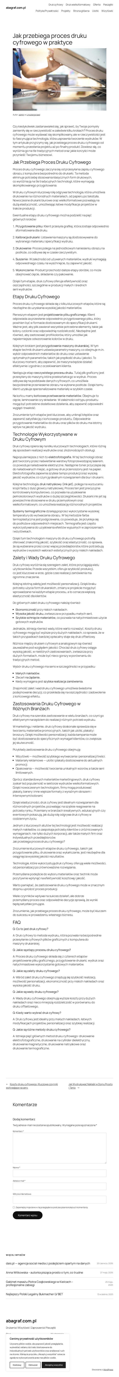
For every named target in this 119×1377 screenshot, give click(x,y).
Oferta (96, 4)
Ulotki (95, 10)
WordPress (108, 1369)
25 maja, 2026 (109, 1283)
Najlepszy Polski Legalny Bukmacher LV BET (34, 1294)
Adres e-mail (19, 1180)
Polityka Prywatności (47, 10)
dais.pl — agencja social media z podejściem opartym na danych (48, 1263)
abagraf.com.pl (16, 8)
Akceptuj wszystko (54, 1365)
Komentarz (18, 1131)
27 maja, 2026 (106, 1272)
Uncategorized (33, 114)
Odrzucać (33, 1365)
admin (21, 114)
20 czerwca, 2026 (105, 1263)
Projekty (65, 10)
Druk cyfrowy (56, 4)
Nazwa (16, 1167)
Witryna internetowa (22, 1194)
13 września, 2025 (105, 1294)
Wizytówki (107, 10)
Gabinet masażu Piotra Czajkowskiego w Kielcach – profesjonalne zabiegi (39, 1283)
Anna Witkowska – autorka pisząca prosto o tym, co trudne (44, 1272)
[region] (38, 1352)
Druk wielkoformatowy (78, 4)
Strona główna (81, 10)
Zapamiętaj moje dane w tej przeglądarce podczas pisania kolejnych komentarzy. (52, 1207)
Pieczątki (108, 4)
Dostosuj (17, 1365)
